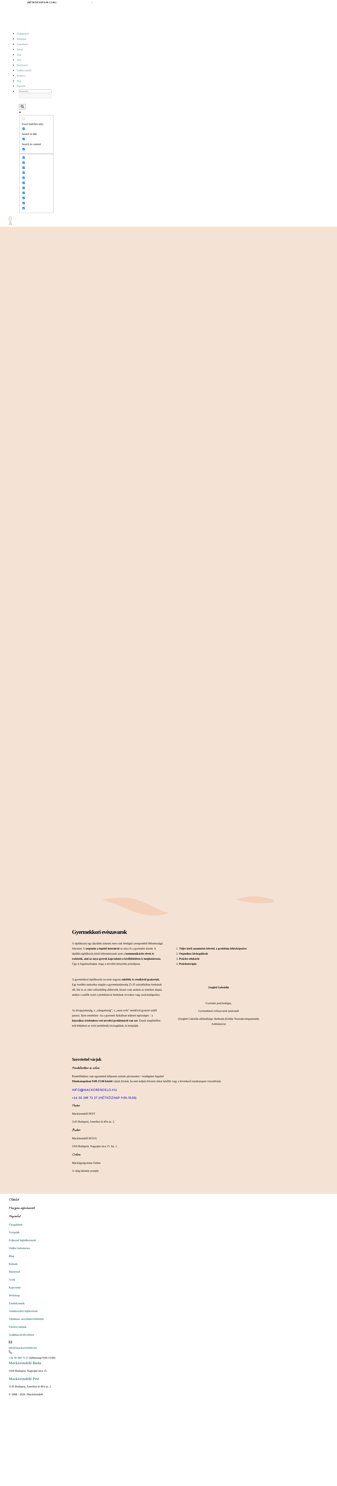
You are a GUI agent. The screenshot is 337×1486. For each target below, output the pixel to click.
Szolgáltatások (23, 34)
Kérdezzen (21, 76)
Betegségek (21, 39)
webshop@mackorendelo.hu (113, 2)
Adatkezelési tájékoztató (23, 1311)
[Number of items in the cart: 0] (10, 218)
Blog (19, 81)
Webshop (14, 1295)
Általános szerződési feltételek (26, 1318)
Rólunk (20, 50)
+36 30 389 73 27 (19, 1357)
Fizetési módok (18, 1326)
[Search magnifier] (22, 106)
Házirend (14, 1271)
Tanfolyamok (22, 65)
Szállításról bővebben (21, 1334)
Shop (19, 60)
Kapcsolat (21, 86)
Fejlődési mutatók (24, 70)
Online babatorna (19, 1248)
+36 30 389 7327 (18, 2)
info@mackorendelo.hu (74, 2)
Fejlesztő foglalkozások (22, 1240)
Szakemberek (22, 44)
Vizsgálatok (15, 1224)
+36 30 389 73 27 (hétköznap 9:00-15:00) (104, 1098)
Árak (19, 55)
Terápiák (14, 1232)
